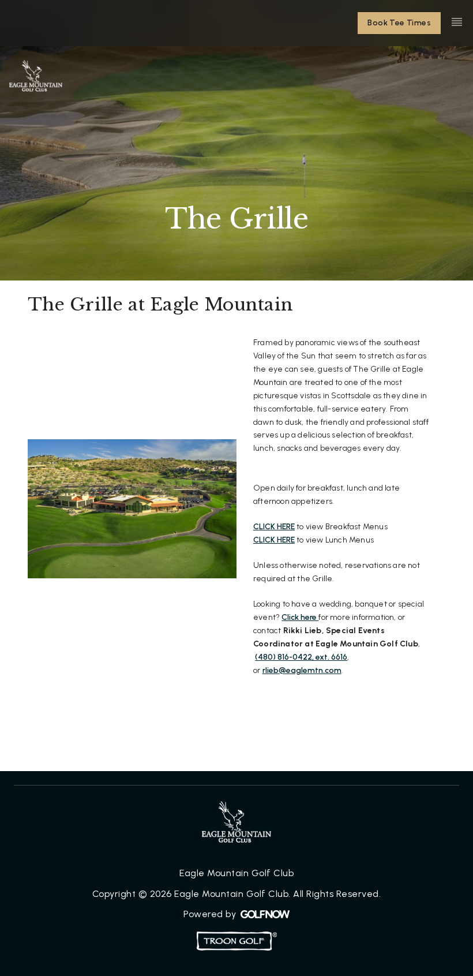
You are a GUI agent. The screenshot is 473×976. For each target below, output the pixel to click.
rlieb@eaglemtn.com (301, 670)
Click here (299, 617)
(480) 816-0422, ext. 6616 (301, 657)
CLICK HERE (274, 527)
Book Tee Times (399, 23)
